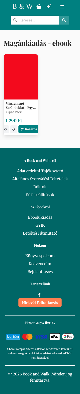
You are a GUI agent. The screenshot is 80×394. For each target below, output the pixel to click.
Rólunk (40, 186)
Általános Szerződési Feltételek (40, 178)
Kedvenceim (40, 263)
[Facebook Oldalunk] (39, 295)
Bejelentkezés (40, 271)
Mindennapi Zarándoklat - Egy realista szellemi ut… (19, 105)
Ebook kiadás (40, 217)
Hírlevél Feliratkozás (40, 302)
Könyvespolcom (40, 255)
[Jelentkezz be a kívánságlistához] (5, 129)
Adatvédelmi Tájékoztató (40, 170)
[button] (62, 6)
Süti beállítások (40, 194)
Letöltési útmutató (40, 233)
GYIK (40, 225)
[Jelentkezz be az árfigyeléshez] (13, 129)
